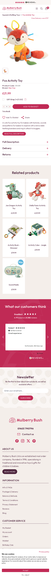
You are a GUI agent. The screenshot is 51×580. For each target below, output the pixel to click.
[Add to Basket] (7, 199)
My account (7, 532)
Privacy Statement (10, 504)
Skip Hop (11, 88)
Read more (9, 471)
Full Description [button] (10, 141)
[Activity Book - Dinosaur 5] (13, 231)
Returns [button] (6, 154)
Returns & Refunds (9, 496)
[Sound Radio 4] (13, 270)
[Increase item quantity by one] (9, 106)
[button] (3, 337)
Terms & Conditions (10, 500)
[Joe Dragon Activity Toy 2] (13, 191)
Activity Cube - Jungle (37, 245)
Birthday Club (7, 545)
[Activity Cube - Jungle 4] (37, 231)
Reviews (5, 509)
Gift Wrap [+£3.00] (15, 99)
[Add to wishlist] (7, 195)
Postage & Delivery (10, 492)
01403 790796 (26, 428)
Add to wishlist (12, 117)
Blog (4, 513)
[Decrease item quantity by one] (3, 106)
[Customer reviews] (25, 2)
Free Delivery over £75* (40, 18)
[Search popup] (41, 8)
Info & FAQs (7, 487)
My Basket (6, 528)
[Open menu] (36, 8)
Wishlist (5, 541)
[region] (25, 337)
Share (27, 117)
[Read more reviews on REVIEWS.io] (36, 358)
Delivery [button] (6, 148)
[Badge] (20, 264)
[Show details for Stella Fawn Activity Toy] (37, 191)
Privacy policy (44, 552)
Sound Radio (14, 285)
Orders (5, 536)
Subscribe (25, 398)
